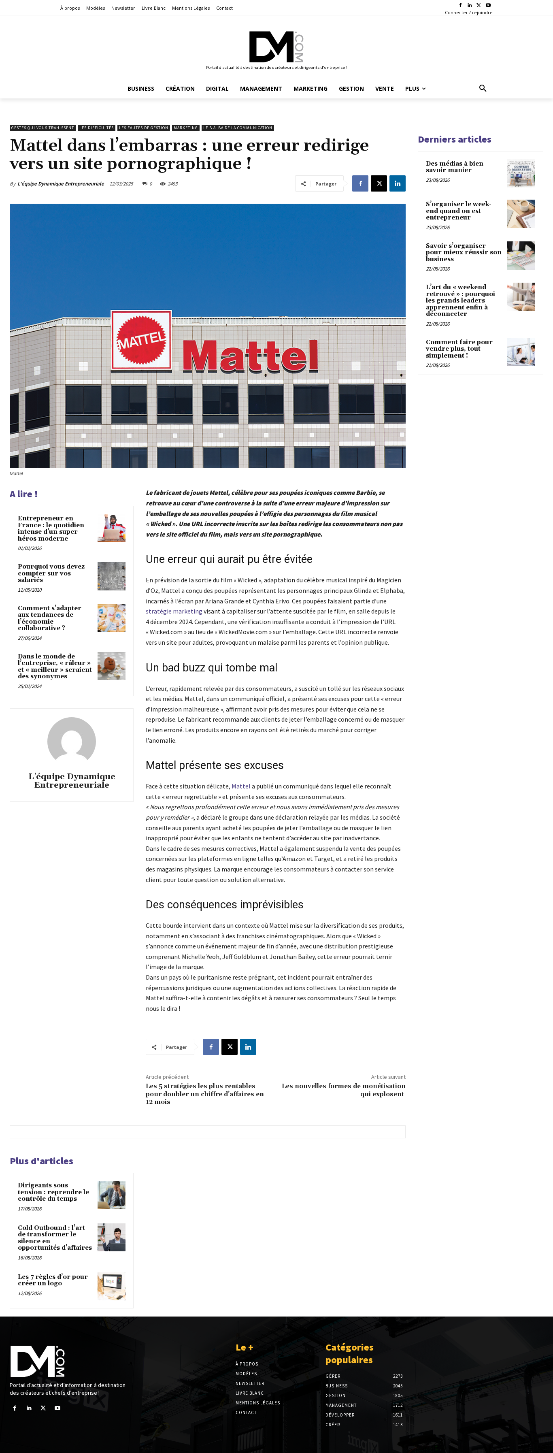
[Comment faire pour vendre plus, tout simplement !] (521, 352)
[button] (483, 88)
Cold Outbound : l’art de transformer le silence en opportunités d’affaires (55, 1238)
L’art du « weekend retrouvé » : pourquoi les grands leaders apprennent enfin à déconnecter (460, 300)
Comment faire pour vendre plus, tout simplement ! (459, 349)
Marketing (186, 127)
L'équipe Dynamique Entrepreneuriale (60, 183)
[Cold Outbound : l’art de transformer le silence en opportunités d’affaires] (111, 1237)
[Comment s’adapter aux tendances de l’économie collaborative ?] (111, 618)
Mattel (241, 786)
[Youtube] (488, 6)
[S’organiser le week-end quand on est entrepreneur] (521, 214)
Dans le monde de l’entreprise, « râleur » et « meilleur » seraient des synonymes (55, 667)
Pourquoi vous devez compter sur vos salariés (51, 573)
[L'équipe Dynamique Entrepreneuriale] (71, 741)
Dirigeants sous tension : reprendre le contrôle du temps (53, 1192)
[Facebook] (460, 6)
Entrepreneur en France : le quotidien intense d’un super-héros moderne (51, 529)
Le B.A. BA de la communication (237, 127)
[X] (478, 6)
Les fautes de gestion (143, 127)
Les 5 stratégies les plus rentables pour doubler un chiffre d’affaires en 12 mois (205, 1094)
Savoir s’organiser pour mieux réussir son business (464, 252)
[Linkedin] (469, 6)
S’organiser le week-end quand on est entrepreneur (458, 211)
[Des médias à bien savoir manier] (521, 173)
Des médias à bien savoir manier (454, 167)
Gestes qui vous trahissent (42, 127)
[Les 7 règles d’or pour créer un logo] (111, 1286)
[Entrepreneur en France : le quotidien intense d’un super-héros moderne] (111, 528)
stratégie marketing (174, 611)
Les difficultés (96, 127)
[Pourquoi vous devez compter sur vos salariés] (111, 576)
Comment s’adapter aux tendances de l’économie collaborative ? (49, 619)
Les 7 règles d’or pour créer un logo (53, 1280)
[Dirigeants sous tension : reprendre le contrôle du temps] (111, 1195)
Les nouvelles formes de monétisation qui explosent (344, 1090)
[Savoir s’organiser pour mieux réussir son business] (521, 255)
